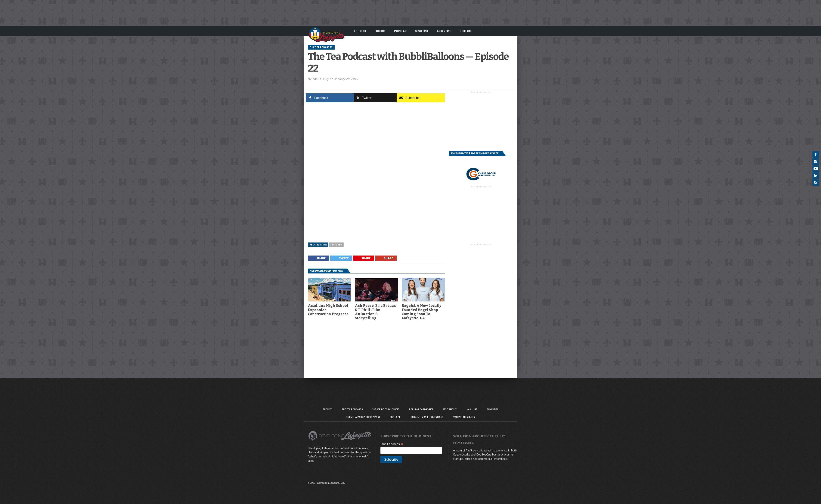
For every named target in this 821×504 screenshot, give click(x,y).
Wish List (421, 31)
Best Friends (450, 409)
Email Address (391, 443)
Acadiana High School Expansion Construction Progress (328, 310)
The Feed (360, 31)
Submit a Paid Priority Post (363, 417)
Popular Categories (421, 409)
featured (336, 244)
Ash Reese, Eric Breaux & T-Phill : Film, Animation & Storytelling (375, 312)
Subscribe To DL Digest (386, 409)
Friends (380, 31)
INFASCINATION (463, 443)
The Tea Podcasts (352, 409)
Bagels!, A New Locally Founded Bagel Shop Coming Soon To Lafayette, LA (421, 312)
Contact (466, 31)
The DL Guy (320, 79)
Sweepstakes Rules (464, 417)
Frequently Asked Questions (427, 417)
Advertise (444, 31)
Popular (400, 31)
